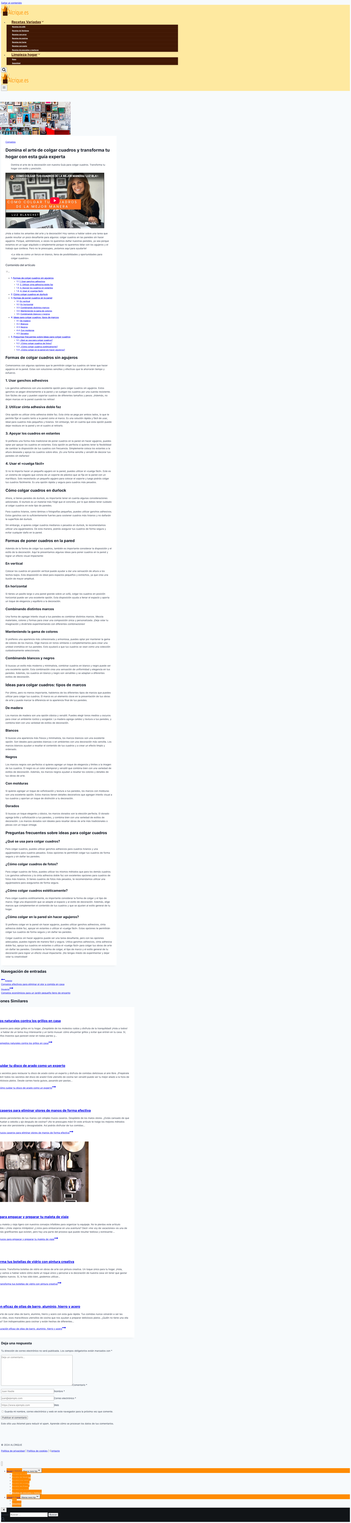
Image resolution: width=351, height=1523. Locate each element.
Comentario (80, 1384)
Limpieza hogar (13, 1497)
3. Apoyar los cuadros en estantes (36, 288)
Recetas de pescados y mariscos (25, 50)
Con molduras (27, 330)
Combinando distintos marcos (34, 307)
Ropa (14, 59)
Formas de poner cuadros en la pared (32, 298)
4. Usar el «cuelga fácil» (31, 291)
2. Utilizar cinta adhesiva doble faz (36, 284)
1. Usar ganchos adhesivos (32, 281)
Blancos (24, 324)
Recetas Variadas (14, 1471)
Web (56, 1405)
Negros (24, 327)
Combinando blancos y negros (35, 314)
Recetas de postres (20, 38)
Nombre (59, 1391)
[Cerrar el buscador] (4, 1510)
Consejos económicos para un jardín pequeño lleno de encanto (35, 991)
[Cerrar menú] (2, 1463)
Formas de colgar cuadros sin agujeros (33, 278)
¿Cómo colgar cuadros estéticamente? (39, 346)
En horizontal (26, 304)
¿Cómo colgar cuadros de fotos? (36, 343)
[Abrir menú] (4, 88)
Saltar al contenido (11, 3)
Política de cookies (37, 1451)
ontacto (55, 1451)
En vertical (25, 301)
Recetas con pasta (19, 46)
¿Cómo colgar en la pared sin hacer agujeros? (43, 350)
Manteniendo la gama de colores (36, 311)
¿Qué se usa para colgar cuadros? (36, 340)
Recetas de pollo (18, 27)
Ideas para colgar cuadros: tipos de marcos (36, 317)
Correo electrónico (65, 1398)
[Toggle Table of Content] (7, 272)
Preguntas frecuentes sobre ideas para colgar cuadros (41, 336)
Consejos (10, 142)
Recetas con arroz (19, 34)
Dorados (25, 333)
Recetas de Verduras (20, 31)
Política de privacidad (13, 1451)
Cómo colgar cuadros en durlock (30, 294)
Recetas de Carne (19, 42)
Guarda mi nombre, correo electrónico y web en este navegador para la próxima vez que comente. (59, 1411)
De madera (25, 321)
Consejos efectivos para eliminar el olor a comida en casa (32, 982)
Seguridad (16, 63)
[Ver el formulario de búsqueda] (4, 69)
